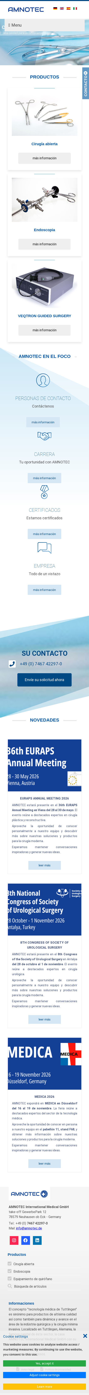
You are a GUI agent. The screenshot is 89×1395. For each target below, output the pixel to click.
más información (45, 158)
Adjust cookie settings (45, 1375)
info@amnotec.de (29, 1228)
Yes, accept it (45, 1363)
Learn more (44, 1386)
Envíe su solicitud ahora (44, 680)
